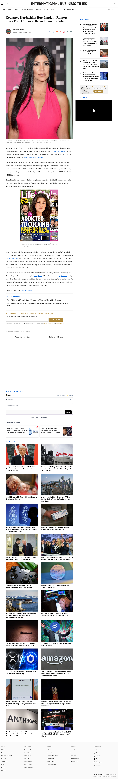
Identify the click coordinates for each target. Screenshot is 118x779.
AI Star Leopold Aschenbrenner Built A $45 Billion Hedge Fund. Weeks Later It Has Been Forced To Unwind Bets (21, 529)
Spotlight (26, 758)
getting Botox (37, 276)
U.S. (4, 9)
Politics (16, 9)
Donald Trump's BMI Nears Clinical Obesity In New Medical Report (90, 52)
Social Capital (28, 753)
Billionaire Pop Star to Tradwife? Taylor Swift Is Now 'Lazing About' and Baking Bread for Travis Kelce (56, 704)
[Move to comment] (71, 31)
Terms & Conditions (52, 755)
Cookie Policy (51, 761)
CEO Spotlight (28, 764)
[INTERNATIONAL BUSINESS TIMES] (59, 3)
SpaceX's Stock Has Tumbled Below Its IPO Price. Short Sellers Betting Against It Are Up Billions (56, 734)
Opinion (62, 9)
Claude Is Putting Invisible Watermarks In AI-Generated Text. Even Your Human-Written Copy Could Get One (21, 734)
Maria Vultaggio (19, 29)
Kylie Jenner (63, 276)
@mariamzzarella (26, 290)
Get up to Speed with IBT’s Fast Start (97, 86)
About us (49, 750)
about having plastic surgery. (33, 157)
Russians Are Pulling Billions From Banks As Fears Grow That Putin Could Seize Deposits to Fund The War (56, 469)
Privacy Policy (60, 323)
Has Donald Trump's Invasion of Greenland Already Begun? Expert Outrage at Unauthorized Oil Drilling (21, 615)
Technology (53, 9)
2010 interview (14, 258)
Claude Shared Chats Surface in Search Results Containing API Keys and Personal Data (20, 704)
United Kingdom (75, 758)
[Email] (67, 31)
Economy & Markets (27, 9)
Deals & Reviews (72, 9)
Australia (73, 750)
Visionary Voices (28, 750)
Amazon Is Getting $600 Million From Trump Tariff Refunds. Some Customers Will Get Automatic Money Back (56, 674)
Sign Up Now (98, 91)
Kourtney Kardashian (58, 151)
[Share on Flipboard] (60, 31)
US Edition (111, 9)
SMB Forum (27, 755)
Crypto (46, 9)
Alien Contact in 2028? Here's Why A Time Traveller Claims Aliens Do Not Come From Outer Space (55, 499)
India (72, 753)
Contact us (50, 753)
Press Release (28, 761)
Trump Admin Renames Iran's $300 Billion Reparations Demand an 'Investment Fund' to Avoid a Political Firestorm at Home (21, 469)
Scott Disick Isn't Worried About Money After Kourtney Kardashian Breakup (34, 300)
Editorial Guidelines (56, 337)
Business (38, 9)
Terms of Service (48, 323)
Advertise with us (52, 764)
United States (74, 761)
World (9, 9)
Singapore (73, 755)
